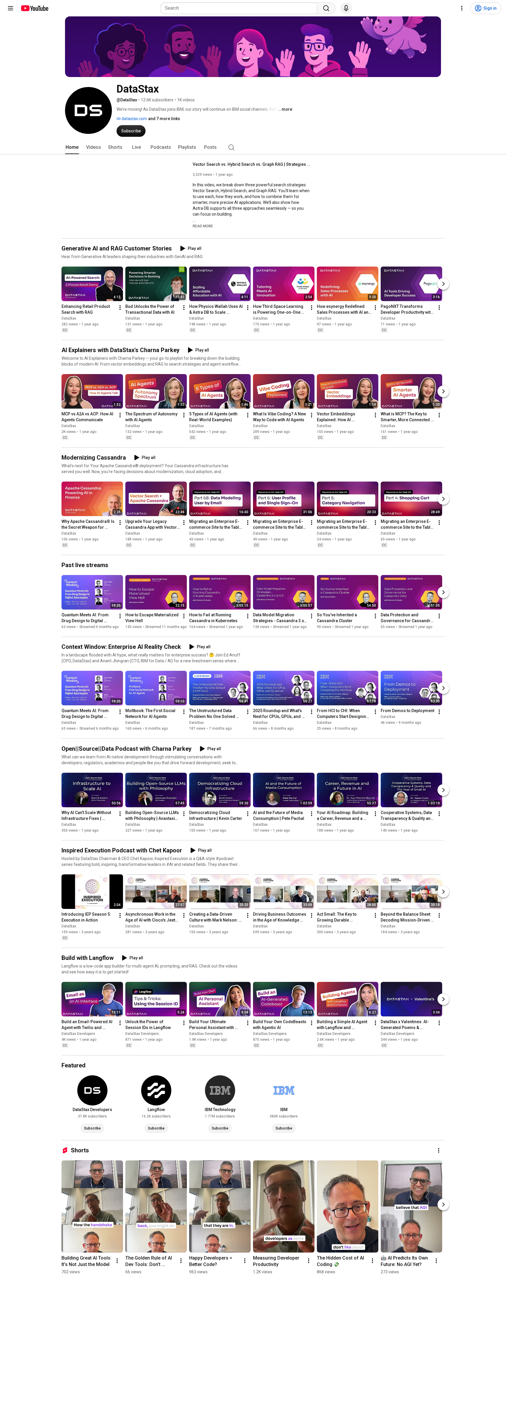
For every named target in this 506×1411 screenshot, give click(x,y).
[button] (203, 226)
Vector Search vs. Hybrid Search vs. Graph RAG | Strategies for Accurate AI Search (251, 164)
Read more (203, 226)
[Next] (443, 284)
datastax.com (134, 118)
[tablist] (253, 147)
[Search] (326, 8)
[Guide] (10, 8)
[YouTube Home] (34, 8)
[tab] (72, 147)
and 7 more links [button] (164, 118)
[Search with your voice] (346, 8)
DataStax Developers (78, 1034)
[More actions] (120, 307)
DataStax (68, 318)
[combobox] (240, 8)
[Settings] (461, 8)
